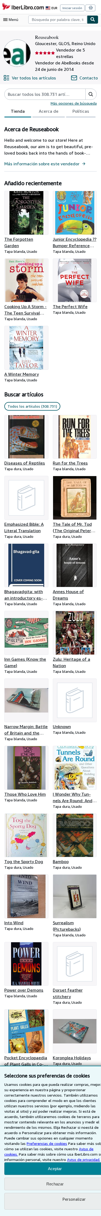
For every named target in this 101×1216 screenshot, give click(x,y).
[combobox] (57, 20)
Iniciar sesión (72, 8)
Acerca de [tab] (48, 111)
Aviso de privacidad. (83, 1159)
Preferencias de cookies (47, 1143)
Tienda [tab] (18, 111)
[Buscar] (92, 20)
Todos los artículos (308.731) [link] (32, 406)
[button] (90, 94)
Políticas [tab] (80, 111)
